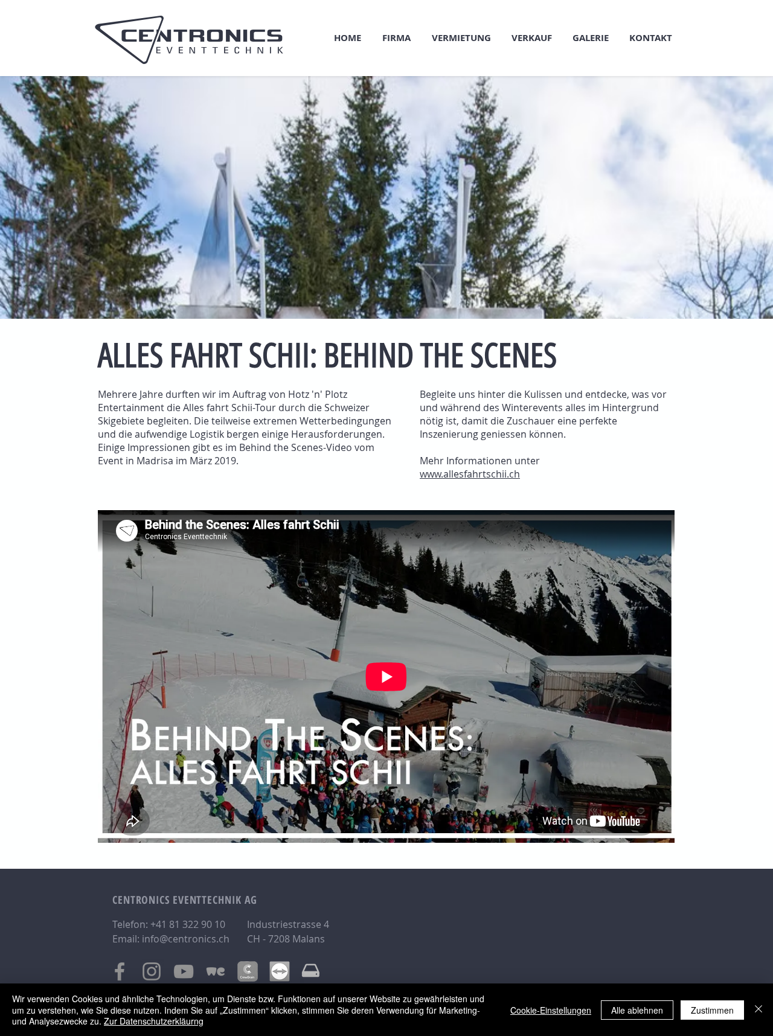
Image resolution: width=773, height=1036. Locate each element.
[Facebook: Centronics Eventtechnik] (119, 971)
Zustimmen (712, 1010)
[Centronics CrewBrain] (248, 971)
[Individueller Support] (280, 971)
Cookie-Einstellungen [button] (550, 1010)
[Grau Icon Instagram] (152, 971)
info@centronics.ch (185, 938)
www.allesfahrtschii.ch (470, 474)
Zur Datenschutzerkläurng (154, 1021)
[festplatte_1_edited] (312, 971)
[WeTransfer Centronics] (216, 971)
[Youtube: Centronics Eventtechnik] (184, 971)
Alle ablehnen (637, 1010)
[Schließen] (758, 1009)
